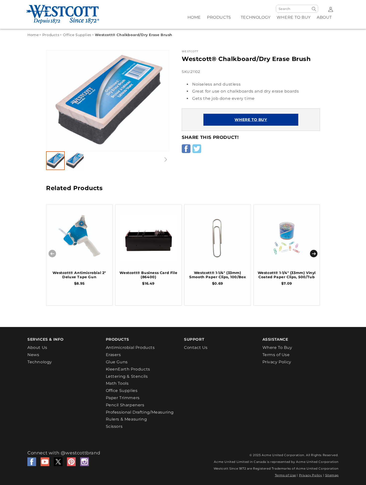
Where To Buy (277, 347)
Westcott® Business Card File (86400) (148, 274)
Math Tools (117, 383)
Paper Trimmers (123, 397)
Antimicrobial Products (130, 347)
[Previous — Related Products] (52, 253)
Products (51, 35)
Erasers (113, 354)
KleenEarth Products (128, 369)
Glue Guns (117, 362)
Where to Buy (251, 119)
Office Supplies (77, 35)
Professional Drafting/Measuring (140, 412)
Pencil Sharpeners (125, 405)
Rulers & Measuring (126, 419)
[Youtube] (45, 461)
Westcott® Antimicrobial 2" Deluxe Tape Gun (79, 274)
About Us (37, 347)
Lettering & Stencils (127, 376)
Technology (39, 362)
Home (33, 35)
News (33, 354)
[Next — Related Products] (313, 253)
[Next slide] (160, 100)
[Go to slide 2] (75, 160)
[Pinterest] (71, 461)
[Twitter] (58, 461)
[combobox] (297, 9)
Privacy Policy (276, 362)
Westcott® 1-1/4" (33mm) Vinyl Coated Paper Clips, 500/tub (287, 274)
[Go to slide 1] (55, 160)
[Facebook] (31, 461)
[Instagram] (84, 461)
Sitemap (332, 475)
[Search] (314, 9)
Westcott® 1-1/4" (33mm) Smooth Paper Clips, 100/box (217, 274)
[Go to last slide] (55, 100)
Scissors (114, 426)
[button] (221, 20)
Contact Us (196, 347)
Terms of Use (276, 354)
